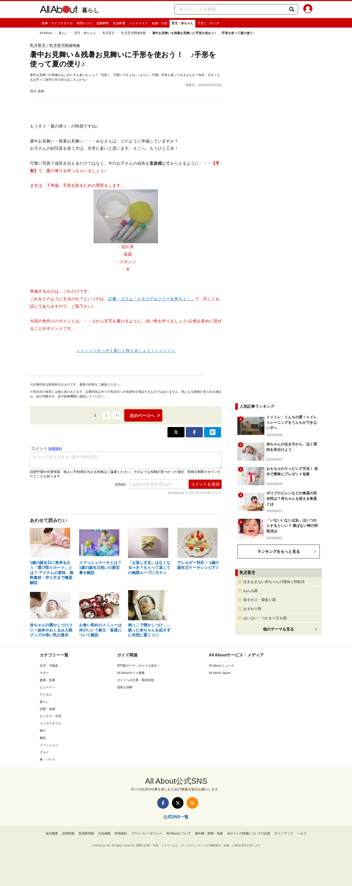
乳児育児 (108, 33)
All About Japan (220, 673)
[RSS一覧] (192, 803)
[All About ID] (307, 9)
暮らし (90, 10)
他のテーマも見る (278, 629)
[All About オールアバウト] (59, 10)
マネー (44, 673)
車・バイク (47, 759)
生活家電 (119, 23)
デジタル (46, 694)
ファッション (49, 745)
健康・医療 (47, 680)
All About (46, 33)
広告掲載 (104, 833)
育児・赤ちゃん (182, 23)
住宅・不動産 (49, 665)
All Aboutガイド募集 (131, 673)
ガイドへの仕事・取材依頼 (135, 680)
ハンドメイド (138, 23)
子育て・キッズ (208, 23)
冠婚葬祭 (102, 23)
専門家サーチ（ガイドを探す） (138, 665)
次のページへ (142, 415)
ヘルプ (301, 833)
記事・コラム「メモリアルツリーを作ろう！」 (151, 299)
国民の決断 (124, 687)
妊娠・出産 (159, 23)
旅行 (43, 730)
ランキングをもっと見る (278, 551)
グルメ (44, 752)
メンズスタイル (50, 723)
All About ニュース (221, 665)
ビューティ (47, 687)
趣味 (43, 738)
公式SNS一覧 (176, 817)
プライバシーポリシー (146, 833)
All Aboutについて (178, 833)
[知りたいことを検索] (291, 9)
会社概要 (52, 833)
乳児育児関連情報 (133, 33)
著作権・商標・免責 (209, 833)
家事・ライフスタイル (57, 23)
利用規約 (121, 833)
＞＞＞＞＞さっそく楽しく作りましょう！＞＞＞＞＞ (125, 350)
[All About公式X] (177, 803)
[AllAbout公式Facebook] (163, 803)
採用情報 (68, 833)
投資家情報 (86, 833)
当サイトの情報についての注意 (248, 833)
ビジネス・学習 (50, 716)
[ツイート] (176, 432)
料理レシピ (84, 23)
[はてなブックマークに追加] (212, 432)
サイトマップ (283, 833)
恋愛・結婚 (47, 709)
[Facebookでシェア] (194, 432)
